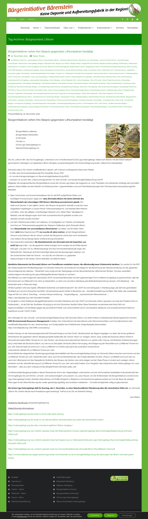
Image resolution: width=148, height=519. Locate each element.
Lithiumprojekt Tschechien (97, 83)
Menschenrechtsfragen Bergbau (27, 87)
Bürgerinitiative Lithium (77, 67)
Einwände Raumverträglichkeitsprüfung (113, 67)
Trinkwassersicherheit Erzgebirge (67, 100)
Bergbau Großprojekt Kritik (46, 63)
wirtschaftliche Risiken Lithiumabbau (120, 107)
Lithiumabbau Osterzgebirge (31, 83)
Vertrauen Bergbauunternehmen (38, 107)
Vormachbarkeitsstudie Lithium (60, 107)
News (35, 56)
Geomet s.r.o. (60, 73)
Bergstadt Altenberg (65, 481)
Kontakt (21, 19)
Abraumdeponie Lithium (35, 60)
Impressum (31, 19)
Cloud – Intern (17, 497)
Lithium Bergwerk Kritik (68, 80)
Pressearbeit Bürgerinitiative (80, 90)
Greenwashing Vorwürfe (116, 73)
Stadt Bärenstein (64, 477)
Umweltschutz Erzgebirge (22, 103)
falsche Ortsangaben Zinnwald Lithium (52, 70)
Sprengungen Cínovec (68, 97)
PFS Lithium (12, 90)
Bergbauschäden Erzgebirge (109, 63)
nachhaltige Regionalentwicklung (49, 87)
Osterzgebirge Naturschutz (127, 87)
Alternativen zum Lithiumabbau (89, 60)
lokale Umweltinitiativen (114, 83)
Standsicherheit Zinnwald (96, 97)
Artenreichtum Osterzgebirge (27, 63)
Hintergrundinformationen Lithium (59, 77)
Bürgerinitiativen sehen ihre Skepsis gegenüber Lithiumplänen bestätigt (50, 51)
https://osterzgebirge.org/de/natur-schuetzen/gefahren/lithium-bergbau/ (40, 425)
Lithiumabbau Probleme (49, 83)
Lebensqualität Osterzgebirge (39, 80)
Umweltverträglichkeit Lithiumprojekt (44, 103)
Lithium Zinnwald (95, 80)
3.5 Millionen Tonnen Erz (19, 60)
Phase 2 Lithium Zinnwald (25, 90)
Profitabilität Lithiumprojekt (23, 93)
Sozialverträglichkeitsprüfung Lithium (20, 97)
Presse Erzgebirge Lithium (61, 90)
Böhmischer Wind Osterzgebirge (58, 67)
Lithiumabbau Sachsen (65, 83)
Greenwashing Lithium (100, 73)
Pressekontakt (17, 485)
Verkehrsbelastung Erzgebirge (17, 107)
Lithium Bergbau (54, 80)
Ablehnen (110, 515)
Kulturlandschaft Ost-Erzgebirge (18, 80)
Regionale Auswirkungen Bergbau (70, 93)
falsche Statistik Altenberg (74, 70)
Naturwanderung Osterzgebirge (108, 87)
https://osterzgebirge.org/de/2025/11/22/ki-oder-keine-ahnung (36, 414)
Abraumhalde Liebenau (51, 60)
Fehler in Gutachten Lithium (92, 70)
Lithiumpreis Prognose (81, 83)
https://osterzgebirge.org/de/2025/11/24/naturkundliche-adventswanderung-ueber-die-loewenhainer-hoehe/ (56, 420)
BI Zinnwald (43, 67)
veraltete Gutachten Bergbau (117, 103)
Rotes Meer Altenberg (106, 93)
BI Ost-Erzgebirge (33, 67)
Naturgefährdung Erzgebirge (70, 87)
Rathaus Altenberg (64, 485)
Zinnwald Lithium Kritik (15, 110)
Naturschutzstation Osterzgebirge (71, 501)
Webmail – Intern (18, 493)
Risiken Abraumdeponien (90, 93)
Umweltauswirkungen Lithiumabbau (90, 100)
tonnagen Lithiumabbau (25, 100)
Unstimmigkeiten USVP (90, 103)
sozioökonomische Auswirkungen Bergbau (46, 97)
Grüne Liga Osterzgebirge (39, 77)
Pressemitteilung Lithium (98, 90)
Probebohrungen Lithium (115, 90)
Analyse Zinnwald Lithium (108, 60)
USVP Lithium (103, 103)
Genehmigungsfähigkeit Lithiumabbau (43, 73)
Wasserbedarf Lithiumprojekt (80, 107)
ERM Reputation (17, 70)
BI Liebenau (22, 67)
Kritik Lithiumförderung (124, 77)
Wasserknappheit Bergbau (98, 107)
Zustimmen (95, 515)
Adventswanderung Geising (69, 60)
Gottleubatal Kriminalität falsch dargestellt (78, 73)
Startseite (13, 19)
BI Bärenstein (123, 63)
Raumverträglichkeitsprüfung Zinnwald (45, 93)
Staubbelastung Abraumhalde (115, 97)
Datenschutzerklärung (20, 501)
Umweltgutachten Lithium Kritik (113, 100)
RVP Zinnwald (118, 93)
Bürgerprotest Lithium (93, 67)
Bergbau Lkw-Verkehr (62, 63)
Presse (42, 56)
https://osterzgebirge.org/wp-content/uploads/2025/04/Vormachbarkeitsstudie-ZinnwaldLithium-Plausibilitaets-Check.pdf (61, 449)
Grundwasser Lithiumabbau (21, 77)
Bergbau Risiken (75, 63)
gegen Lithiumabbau (23, 73)
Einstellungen (22, 516)
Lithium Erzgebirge (83, 80)
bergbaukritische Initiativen (90, 63)
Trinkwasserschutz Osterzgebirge (45, 100)
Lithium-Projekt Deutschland (111, 80)
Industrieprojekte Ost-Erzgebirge (81, 77)
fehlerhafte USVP (107, 70)
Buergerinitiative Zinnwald (68, 493)
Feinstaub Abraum (120, 70)
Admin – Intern (17, 489)
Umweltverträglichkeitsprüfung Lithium (69, 103)
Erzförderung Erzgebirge (31, 70)
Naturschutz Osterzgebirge (88, 87)
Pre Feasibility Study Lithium (43, 90)
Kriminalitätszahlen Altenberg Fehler (104, 77)
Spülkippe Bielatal (82, 97)
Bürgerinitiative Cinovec (67, 489)
